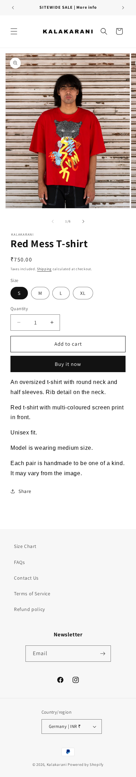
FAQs (19, 562)
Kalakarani (57, 764)
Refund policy (29, 609)
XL (83, 293)
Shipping (44, 269)
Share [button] (24, 491)
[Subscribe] (103, 653)
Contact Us (26, 578)
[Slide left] (52, 221)
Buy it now (68, 364)
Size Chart (25, 546)
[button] (14, 31)
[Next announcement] (123, 7)
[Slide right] (83, 221)
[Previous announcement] (13, 7)
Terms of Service (32, 593)
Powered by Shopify (86, 764)
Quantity (19, 309)
